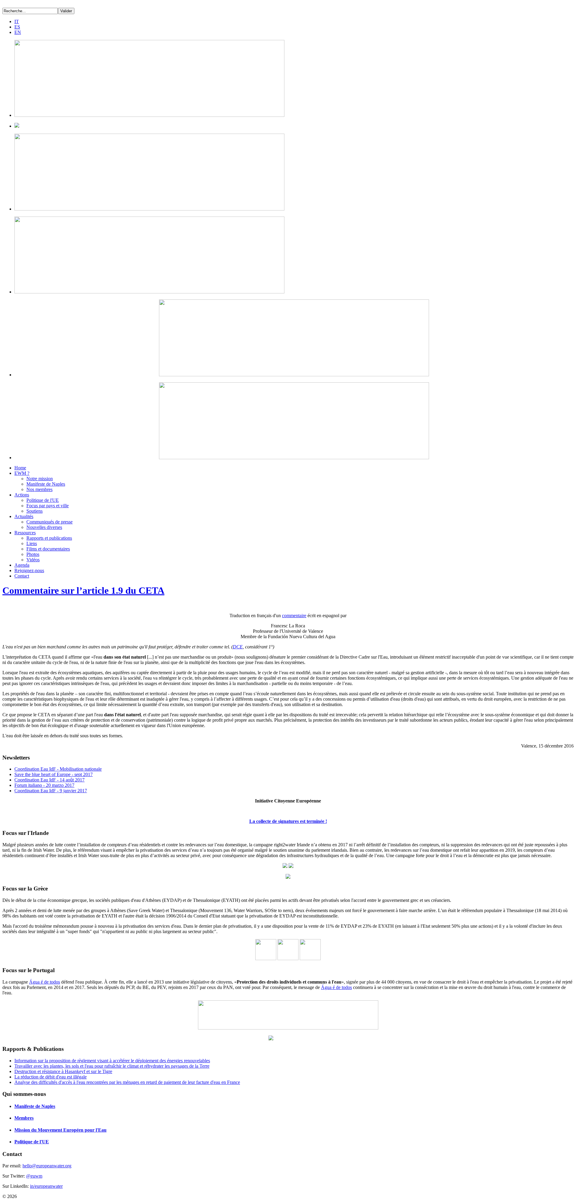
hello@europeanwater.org (46, 1165)
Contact (21, 575)
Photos (32, 554)
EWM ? (21, 473)
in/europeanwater (46, 1186)
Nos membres (39, 489)
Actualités (23, 516)
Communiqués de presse (49, 521)
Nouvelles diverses (44, 527)
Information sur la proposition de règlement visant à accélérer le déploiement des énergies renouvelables (112, 1060)
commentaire (294, 615)
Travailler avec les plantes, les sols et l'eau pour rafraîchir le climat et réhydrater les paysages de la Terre (111, 1066)
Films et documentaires (48, 548)
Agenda (21, 565)
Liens (31, 543)
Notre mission (39, 478)
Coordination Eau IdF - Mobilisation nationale (58, 769)
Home (20, 467)
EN (17, 32)
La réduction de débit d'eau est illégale (50, 1076)
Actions (21, 494)
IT (16, 21)
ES (17, 26)
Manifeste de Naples (45, 484)
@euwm (34, 1175)
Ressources (25, 532)
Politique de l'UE (42, 500)
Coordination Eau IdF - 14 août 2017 (49, 779)
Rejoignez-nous (29, 570)
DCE (238, 646)
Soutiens (34, 511)
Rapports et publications (49, 538)
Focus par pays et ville (47, 505)
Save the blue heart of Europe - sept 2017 (53, 774)
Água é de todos (44, 981)
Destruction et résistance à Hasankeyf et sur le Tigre (63, 1071)
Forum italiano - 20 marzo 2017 (44, 785)
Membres (24, 1118)
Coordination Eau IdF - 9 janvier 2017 (50, 790)
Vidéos (33, 559)
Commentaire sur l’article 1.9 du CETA (83, 590)
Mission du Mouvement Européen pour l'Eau (60, 1130)
